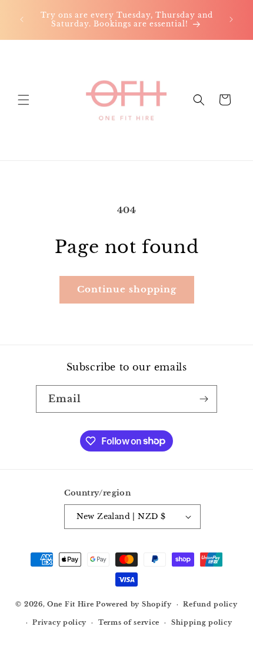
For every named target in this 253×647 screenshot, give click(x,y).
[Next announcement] (231, 19)
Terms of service (128, 622)
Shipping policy (201, 622)
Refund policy (210, 604)
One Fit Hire (70, 604)
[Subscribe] (204, 399)
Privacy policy (59, 622)
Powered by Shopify (134, 604)
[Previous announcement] (22, 19)
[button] (23, 100)
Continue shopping (127, 289)
